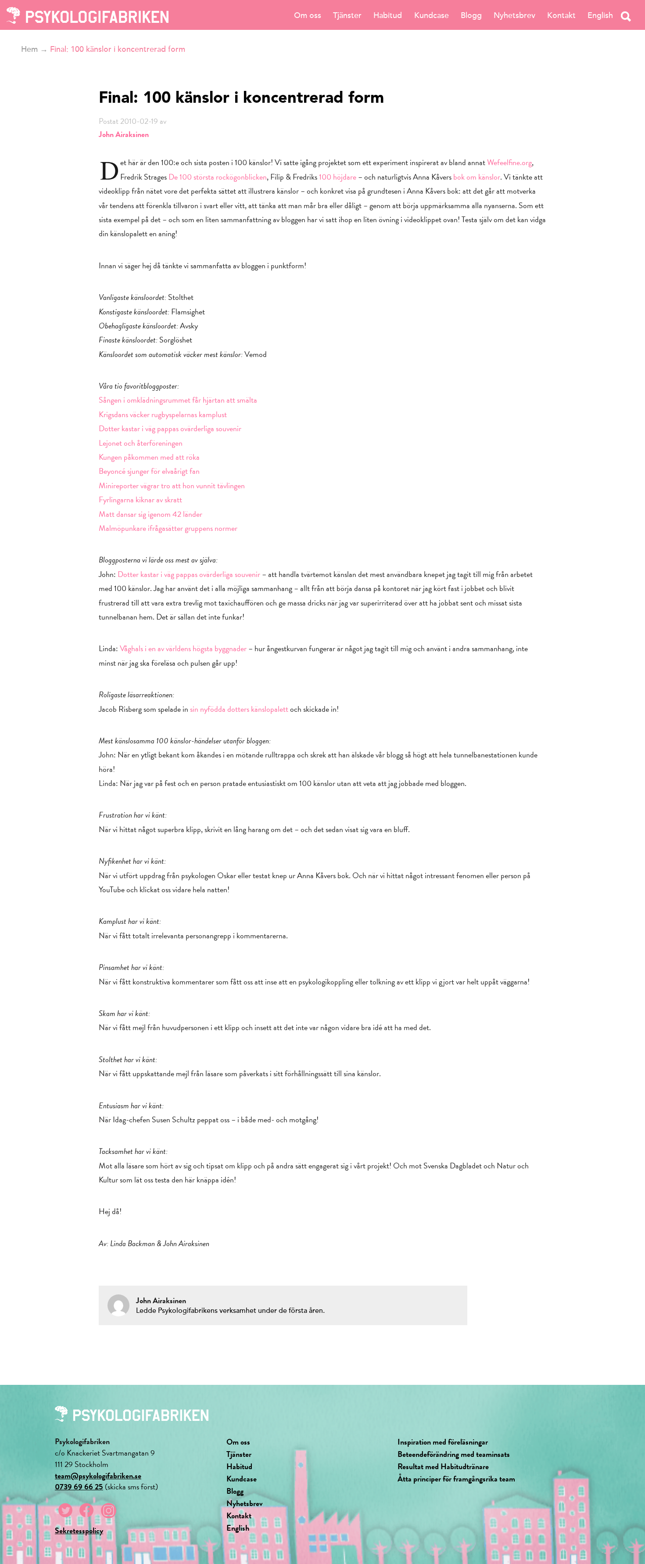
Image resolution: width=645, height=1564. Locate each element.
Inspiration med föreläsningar (443, 1442)
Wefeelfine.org (509, 162)
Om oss (307, 15)
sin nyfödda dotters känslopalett (240, 709)
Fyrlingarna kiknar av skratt (140, 499)
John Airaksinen (124, 134)
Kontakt (561, 15)
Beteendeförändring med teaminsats (454, 1454)
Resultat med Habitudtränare (443, 1466)
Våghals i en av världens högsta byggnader (183, 648)
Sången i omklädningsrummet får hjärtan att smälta (178, 400)
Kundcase (431, 15)
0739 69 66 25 (79, 1486)
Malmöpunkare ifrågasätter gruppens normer (168, 528)
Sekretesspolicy (79, 1530)
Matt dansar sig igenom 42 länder (150, 514)
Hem (29, 49)
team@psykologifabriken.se (98, 1475)
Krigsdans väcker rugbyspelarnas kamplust (163, 414)
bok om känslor (476, 177)
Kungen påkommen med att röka (149, 457)
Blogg (471, 15)
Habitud (387, 15)
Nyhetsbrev (514, 15)
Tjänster (347, 15)
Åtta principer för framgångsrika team (456, 1479)
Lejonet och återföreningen (141, 443)
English (600, 15)
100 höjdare (337, 177)
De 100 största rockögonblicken (217, 177)
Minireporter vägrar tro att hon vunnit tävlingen (172, 485)
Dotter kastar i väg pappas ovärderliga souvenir (170, 428)
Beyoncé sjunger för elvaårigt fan (149, 471)
